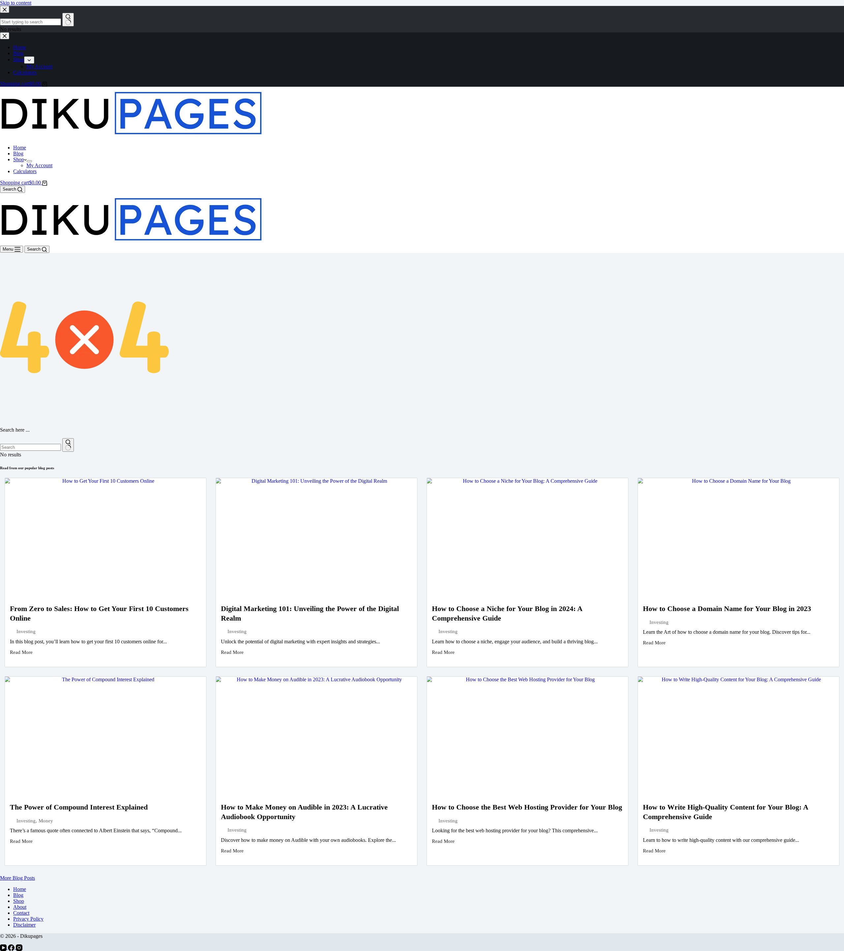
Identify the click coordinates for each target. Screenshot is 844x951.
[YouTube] (4, 947)
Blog (18, 153)
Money (46, 820)
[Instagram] (19, 947)
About (19, 907)
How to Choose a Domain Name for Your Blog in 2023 (727, 608)
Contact (21, 913)
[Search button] (68, 445)
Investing (26, 631)
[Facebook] (12, 947)
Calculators (25, 171)
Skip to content (15, 3)
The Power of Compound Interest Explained (79, 807)
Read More (21, 652)
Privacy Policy (28, 919)
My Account (39, 165)
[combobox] (30, 447)
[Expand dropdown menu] (29, 161)
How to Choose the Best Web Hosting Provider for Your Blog (527, 807)
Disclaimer (24, 925)
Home (19, 147)
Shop (18, 159)
